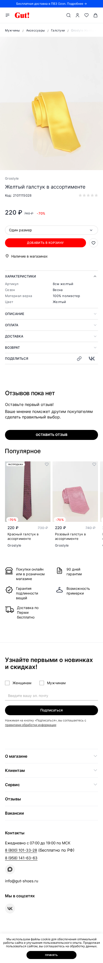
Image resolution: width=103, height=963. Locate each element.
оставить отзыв (52, 435)
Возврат (12, 347)
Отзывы (13, 798)
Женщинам (22, 683)
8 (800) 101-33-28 (21, 850)
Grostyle (12, 178)
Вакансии (14, 813)
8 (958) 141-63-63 (21, 858)
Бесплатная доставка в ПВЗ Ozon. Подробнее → (51, 3)
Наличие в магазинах (29, 256)
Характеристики (20, 276)
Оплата (11, 325)
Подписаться (51, 710)
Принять (51, 955)
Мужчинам (56, 683)
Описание (14, 314)
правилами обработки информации (30, 725)
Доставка (14, 336)
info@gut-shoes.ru (21, 881)
